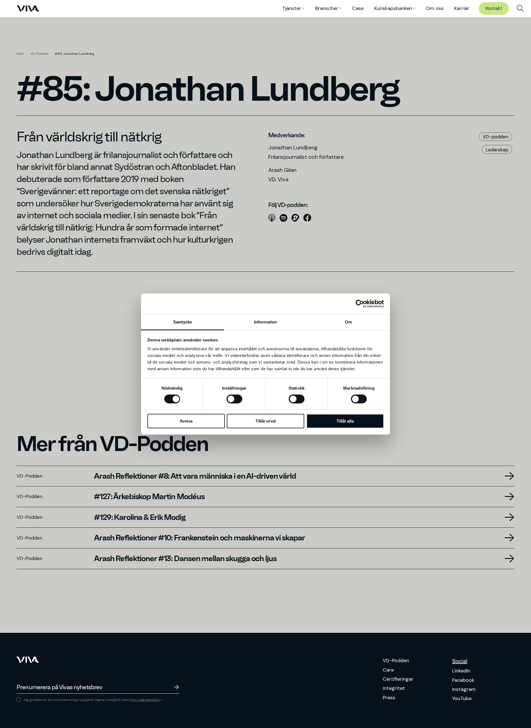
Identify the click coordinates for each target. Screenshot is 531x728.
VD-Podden (39, 53)
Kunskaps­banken (393, 8)
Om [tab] (348, 321)
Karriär (461, 8)
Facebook (463, 680)
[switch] (234, 399)
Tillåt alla (345, 421)
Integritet (394, 688)
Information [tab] (265, 321)
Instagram (464, 689)
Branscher (326, 8)
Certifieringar (398, 679)
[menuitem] (520, 8)
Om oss (435, 8)
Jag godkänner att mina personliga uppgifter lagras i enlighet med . (92, 700)
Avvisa (186, 421)
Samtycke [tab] (182, 321)
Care (388, 670)
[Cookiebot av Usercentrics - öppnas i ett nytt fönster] (359, 304)
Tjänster (291, 8)
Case (358, 8)
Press (389, 697)
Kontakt (493, 8)
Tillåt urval (266, 421)
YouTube (462, 698)
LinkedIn (461, 670)
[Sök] (520, 8)
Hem (20, 53)
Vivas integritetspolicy (144, 700)
